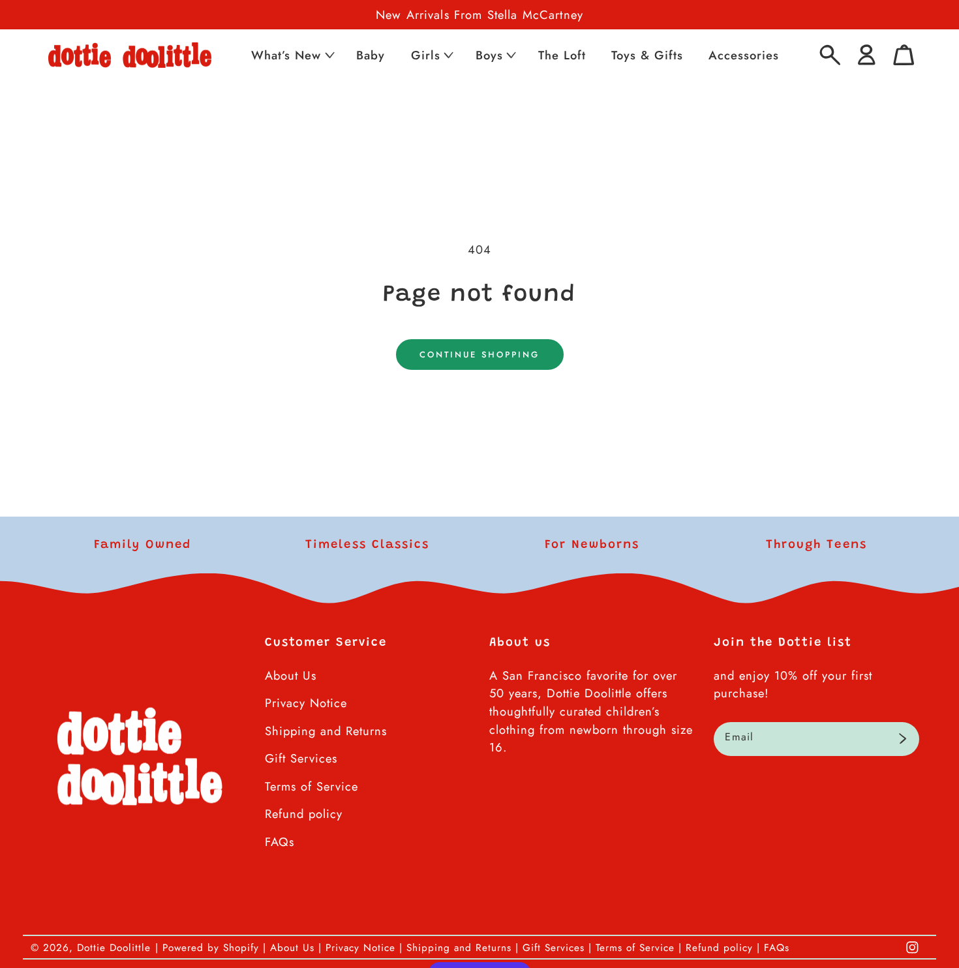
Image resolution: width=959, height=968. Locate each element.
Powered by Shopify (210, 948)
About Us (290, 675)
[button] (292, 55)
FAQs (279, 842)
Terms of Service (311, 786)
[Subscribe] (902, 739)
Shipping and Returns (326, 731)
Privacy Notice (306, 703)
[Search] (830, 55)
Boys (489, 55)
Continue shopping (479, 354)
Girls (425, 55)
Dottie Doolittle (114, 948)
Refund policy (303, 814)
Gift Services (301, 758)
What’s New (286, 55)
